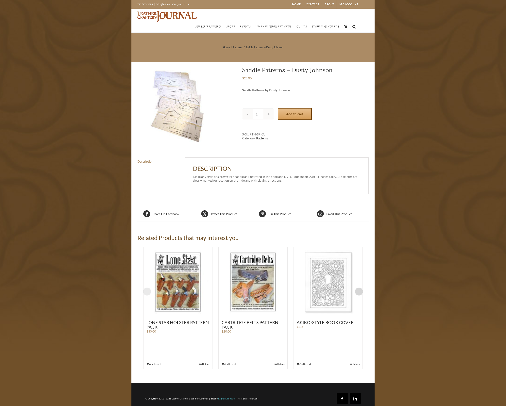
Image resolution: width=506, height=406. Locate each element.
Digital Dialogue (226, 398)
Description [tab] (145, 161)
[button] (354, 26)
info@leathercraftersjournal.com (173, 4)
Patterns (262, 138)
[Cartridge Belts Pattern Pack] (253, 281)
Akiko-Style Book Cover (325, 322)
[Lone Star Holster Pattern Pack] (177, 281)
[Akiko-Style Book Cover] (328, 281)
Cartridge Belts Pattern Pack (250, 325)
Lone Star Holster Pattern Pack (177, 325)
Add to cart (294, 114)
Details (205, 363)
